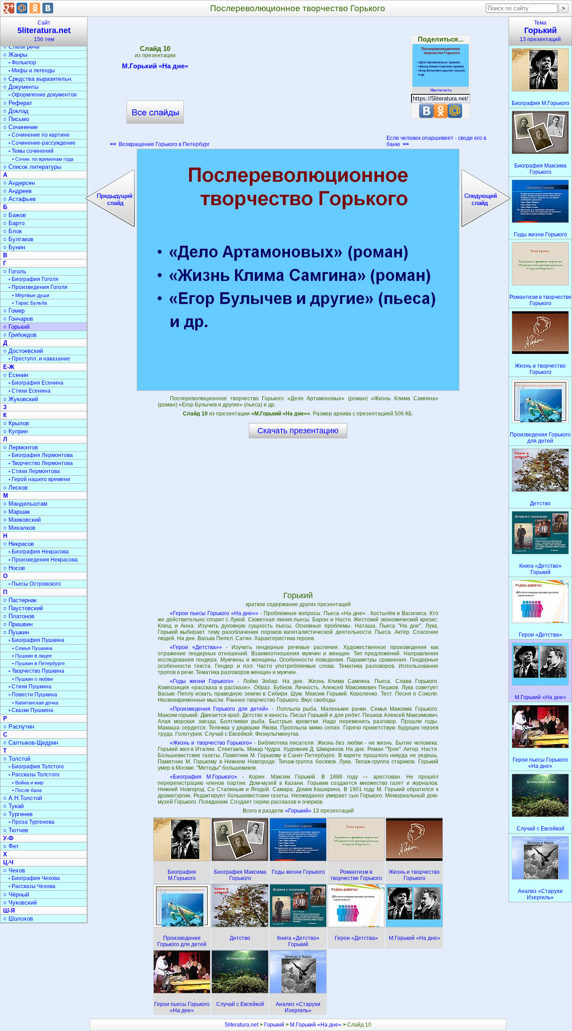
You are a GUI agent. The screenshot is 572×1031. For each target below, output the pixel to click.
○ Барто (14, 223)
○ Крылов (16, 423)
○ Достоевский (23, 351)
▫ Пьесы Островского (34, 584)
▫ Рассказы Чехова (31, 886)
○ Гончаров (18, 318)
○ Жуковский (20, 399)
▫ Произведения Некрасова (43, 560)
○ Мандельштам (25, 503)
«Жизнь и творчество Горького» (211, 743)
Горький (274, 1025)
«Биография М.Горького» (203, 777)
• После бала (27, 790)
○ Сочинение (20, 127)
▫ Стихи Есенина (29, 391)
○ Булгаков (18, 239)
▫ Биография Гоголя (33, 279)
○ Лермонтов (20, 447)
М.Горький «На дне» (155, 66)
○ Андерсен (19, 183)
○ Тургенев (18, 814)
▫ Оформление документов (42, 95)
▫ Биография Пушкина (36, 640)
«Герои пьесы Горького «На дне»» (214, 613)
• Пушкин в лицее (32, 655)
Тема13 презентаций (540, 31)
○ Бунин (14, 247)
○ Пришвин (18, 624)
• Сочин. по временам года (42, 159)
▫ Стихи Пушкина (29, 686)
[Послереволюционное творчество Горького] (298, 270)
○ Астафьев (19, 199)
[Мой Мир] (22, 8)
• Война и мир (27, 782)
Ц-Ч (8, 862)
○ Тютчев (15, 830)
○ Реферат (17, 103)
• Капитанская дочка (35, 702)
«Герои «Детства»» (196, 647)
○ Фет (11, 846)
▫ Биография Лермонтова (40, 455)
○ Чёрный (16, 894)
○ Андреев (17, 191)
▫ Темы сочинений (31, 151)
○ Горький (16, 326)
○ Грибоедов (20, 334)
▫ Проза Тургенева (31, 822)
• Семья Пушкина (32, 648)
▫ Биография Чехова (34, 878)
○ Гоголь (14, 271)
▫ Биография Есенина (35, 383)
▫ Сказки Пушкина (30, 710)
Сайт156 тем (44, 31)
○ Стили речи (21, 46)
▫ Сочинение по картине (39, 135)
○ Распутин (18, 726)
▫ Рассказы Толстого (33, 774)
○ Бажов (14, 215)
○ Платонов (18, 616)
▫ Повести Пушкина (32, 695)
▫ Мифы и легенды (31, 70)
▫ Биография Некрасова (38, 552)
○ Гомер (14, 310)
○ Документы (20, 87)
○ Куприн (15, 431)
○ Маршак (16, 511)
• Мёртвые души (30, 295)
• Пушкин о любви (32, 679)
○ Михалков (19, 527)
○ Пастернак (20, 600)
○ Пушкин (16, 632)
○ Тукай (13, 806)
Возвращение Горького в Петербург (160, 144)
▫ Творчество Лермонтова (40, 463)
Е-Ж (8, 367)
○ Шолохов (18, 918)
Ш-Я (9, 910)
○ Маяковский (22, 519)
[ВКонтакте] (47, 8)
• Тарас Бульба (29, 303)
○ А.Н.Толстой (22, 798)
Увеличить (441, 90)
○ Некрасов (18, 544)
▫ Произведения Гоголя (37, 287)
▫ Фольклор (22, 62)
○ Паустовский (23, 608)
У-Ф (8, 838)
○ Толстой (16, 758)
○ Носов (14, 568)
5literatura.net (241, 1025)
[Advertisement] (298, 84)
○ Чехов (14, 870)
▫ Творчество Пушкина (36, 671)
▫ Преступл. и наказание (39, 359)
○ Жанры (15, 54)
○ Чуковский (20, 902)
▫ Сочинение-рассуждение (42, 143)
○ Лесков (15, 487)
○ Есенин (15, 375)
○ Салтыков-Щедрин (30, 742)
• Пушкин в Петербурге (38, 663)
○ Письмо (16, 119)
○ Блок (12, 231)
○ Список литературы (32, 166)
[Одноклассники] (34, 8)
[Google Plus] (9, 8)
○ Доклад (16, 111)
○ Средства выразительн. (38, 78)
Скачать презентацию (298, 430)
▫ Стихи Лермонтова (34, 471)
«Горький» (299, 811)
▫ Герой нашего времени (39, 479)
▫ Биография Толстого (36, 766)
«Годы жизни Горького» (202, 681)
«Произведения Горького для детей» (219, 709)
